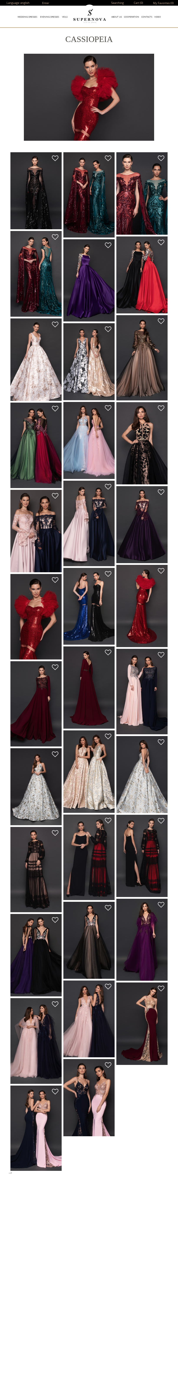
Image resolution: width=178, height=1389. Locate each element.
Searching (117, 3)
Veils (65, 16)
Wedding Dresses (27, 16)
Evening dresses (49, 16)
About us (116, 16)
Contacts (146, 16)
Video (157, 16)
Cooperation (131, 16)
